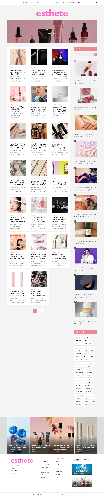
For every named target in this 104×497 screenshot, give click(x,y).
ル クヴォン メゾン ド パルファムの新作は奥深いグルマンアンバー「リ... (85, 215)
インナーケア (46, 2)
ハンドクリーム (79, 375)
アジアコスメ (79, 350)
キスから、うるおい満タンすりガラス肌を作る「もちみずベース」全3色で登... (85, 162)
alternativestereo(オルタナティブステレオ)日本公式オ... (85, 108)
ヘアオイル (87, 382)
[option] (17, 435)
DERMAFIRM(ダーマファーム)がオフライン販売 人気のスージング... (85, 269)
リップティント (79, 395)
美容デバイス (70, 2)
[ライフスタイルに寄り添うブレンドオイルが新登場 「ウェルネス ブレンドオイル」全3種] (88, 229)
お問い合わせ (44, 461)
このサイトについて (45, 464)
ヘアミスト (78, 385)
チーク (85, 369)
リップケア (88, 391)
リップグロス (79, 391)
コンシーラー (89, 359)
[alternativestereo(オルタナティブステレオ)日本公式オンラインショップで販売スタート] (88, 95)
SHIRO (86, 340)
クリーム (91, 356)
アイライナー (88, 347)
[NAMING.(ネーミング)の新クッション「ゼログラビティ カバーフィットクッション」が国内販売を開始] (88, 283)
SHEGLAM (78, 340)
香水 (86, 404)
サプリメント (91, 363)
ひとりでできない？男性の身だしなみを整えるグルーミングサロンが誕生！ (85, 189)
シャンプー (78, 366)
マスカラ (88, 388)
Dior (87, 337)
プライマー (89, 379)
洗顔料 (86, 401)
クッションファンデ (80, 356)
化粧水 (86, 398)
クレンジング (79, 359)
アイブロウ (78, 347)
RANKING (79, 2)
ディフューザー (79, 372)
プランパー (78, 382)
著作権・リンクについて (45, 473)
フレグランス (56, 2)
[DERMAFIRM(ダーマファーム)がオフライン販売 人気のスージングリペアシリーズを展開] (88, 256)
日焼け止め (78, 401)
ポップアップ (79, 388)
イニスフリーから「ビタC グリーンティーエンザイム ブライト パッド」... (85, 322)
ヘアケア (39, 2)
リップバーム (90, 395)
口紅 (93, 398)
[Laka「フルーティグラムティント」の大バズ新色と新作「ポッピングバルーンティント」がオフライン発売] (88, 69)
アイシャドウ (88, 343)
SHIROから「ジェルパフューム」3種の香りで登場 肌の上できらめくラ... (84, 135)
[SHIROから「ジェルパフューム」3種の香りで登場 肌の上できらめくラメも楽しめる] (88, 122)
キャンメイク (79, 353)
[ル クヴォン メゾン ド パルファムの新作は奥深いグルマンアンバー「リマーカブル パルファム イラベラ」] (88, 202)
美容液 (93, 401)
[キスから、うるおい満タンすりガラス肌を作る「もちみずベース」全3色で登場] (88, 149)
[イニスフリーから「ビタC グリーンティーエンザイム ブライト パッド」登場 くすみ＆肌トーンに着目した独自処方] (88, 309)
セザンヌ (78, 369)
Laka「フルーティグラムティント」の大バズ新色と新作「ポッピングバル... (85, 82)
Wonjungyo (78, 343)
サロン (63, 2)
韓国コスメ (78, 404)
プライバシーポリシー (45, 468)
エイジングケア (89, 350)
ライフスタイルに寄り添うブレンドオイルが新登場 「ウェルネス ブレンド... (85, 242)
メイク (32, 2)
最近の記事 (76, 460)
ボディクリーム (88, 385)
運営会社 (43, 477)
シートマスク (88, 366)
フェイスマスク (79, 379)
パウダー (89, 375)
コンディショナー (80, 363)
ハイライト (89, 372)
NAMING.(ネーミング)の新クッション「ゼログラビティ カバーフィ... (85, 296)
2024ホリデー (79, 337)
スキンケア (25, 2)
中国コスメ (78, 398)
